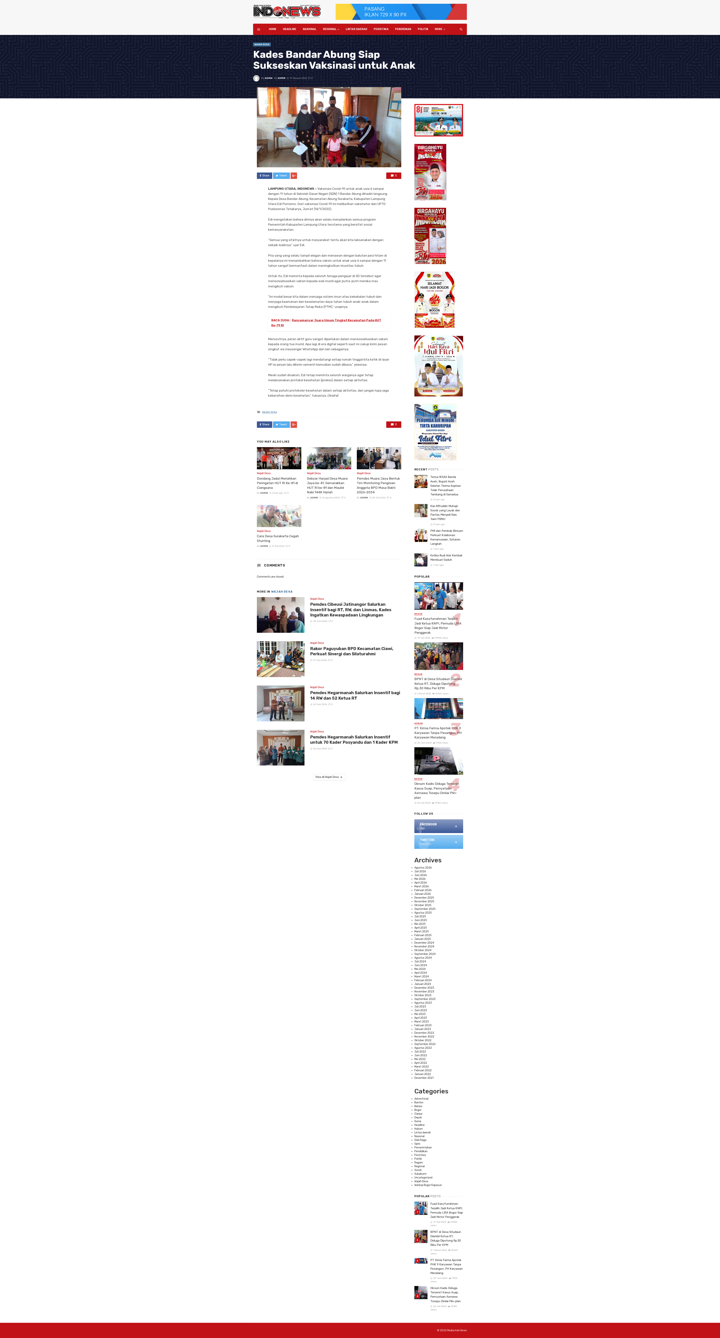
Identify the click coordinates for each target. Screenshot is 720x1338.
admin (268, 78)
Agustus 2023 (423, 1002)
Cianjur (418, 1113)
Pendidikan (403, 29)
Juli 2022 (420, 1051)
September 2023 (425, 999)
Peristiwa (381, 29)
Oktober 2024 (422, 950)
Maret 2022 (421, 1066)
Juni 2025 (420, 920)
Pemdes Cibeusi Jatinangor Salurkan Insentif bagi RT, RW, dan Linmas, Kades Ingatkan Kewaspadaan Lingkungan (350, 609)
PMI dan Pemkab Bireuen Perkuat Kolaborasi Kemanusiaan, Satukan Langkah (446, 537)
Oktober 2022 (422, 1040)
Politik (423, 29)
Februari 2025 (423, 935)
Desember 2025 (424, 897)
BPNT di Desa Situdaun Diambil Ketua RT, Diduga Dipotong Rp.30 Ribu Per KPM (438, 683)
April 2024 (420, 972)
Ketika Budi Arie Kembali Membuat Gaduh (446, 557)
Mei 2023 (420, 1014)
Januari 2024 (422, 984)
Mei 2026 (420, 879)
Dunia (417, 1121)
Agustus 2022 (423, 1047)
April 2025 (420, 927)
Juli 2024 (420, 961)
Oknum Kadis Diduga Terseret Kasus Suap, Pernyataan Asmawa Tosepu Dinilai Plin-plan (436, 790)
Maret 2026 (421, 886)
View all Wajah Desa (327, 777)
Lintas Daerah (356, 29)
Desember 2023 (424, 987)
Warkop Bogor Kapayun (428, 1185)
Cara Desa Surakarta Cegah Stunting (278, 538)
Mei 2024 (420, 969)
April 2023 (420, 1017)
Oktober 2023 (422, 995)
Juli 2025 (420, 916)
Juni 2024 (420, 965)
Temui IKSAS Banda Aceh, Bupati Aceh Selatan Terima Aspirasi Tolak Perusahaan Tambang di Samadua (445, 485)
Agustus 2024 (423, 957)
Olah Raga (420, 1140)
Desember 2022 (424, 1032)
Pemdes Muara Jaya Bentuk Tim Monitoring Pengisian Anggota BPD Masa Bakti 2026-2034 (378, 485)
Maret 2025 (421, 931)
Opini (417, 1143)
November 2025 (424, 901)
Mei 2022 (420, 1059)
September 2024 (425, 954)
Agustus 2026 (423, 867)
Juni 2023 (420, 1010)
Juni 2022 (420, 1055)
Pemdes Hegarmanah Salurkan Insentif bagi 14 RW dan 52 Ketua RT (355, 695)
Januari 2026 (422, 894)
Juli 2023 (420, 1006)
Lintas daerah (422, 1132)
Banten (418, 1102)
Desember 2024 (424, 942)
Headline (289, 29)
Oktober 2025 (422, 905)
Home (272, 29)
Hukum (418, 723)
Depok (418, 1117)
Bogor (418, 614)
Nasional (309, 29)
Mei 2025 (420, 924)
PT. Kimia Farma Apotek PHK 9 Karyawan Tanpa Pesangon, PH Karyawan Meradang (438, 732)
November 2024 (424, 946)
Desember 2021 (424, 1078)
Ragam (418, 1162)
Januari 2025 (422, 939)
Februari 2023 (423, 1025)
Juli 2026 (420, 871)
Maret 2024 (421, 976)
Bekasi (418, 1106)
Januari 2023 (422, 1029)
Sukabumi (420, 1173)
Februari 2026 (423, 890)
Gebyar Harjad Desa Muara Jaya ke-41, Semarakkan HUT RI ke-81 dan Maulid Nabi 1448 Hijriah (327, 485)
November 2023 (424, 991)
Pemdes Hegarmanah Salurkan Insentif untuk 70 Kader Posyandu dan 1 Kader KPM (354, 740)
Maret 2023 (421, 1021)
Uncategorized (423, 1177)
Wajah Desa (262, 44)
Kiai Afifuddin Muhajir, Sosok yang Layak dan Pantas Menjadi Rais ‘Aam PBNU (445, 512)
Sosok (418, 1170)
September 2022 (425, 1044)
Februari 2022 (423, 1070)
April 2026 (420, 882)
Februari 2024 (423, 980)
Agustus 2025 (423, 912)
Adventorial (421, 1098)
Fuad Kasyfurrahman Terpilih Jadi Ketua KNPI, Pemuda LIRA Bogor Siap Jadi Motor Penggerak (437, 625)
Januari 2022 (422, 1074)
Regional (330, 29)
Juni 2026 (420, 875)
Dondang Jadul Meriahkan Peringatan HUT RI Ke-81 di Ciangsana (277, 483)
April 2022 (420, 1063)
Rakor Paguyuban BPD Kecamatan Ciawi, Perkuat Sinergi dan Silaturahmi (351, 651)
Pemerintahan (423, 1147)
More (438, 29)
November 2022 (424, 1036)
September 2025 (425, 909)
